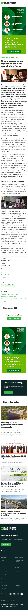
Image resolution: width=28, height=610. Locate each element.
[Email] (13, 285)
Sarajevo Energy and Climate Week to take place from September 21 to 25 (12, 484)
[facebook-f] (10, 594)
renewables (4, 301)
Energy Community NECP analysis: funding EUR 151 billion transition (13, 513)
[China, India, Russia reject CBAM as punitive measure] (14, 446)
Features (17, 571)
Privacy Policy (4, 600)
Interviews (3, 574)
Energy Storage (5, 564)
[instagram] (17, 594)
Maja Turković (22, 299)
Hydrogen (17, 564)
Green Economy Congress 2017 (9, 299)
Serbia (8, 270)
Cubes (14, 606)
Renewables (18, 554)
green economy (13, 296)
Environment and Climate (10, 57)
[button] (26, 3)
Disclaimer (3, 588)
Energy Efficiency (19, 557)
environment (4, 296)
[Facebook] (2, 285)
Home (2, 554)
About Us (17, 585)
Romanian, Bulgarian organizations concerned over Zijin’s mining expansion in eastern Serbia (12, 425)
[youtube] (21, 594)
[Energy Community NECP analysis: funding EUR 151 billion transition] (14, 502)
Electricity (3, 557)
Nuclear (3, 568)
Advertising (4, 585)
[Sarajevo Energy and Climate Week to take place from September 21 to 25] (14, 473)
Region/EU (3, 270)
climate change (15, 294)
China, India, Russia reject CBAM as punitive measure (13, 457)
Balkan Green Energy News (8, 275)
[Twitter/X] (6, 285)
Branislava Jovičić (5, 294)
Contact (17, 582)
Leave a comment (14, 318)
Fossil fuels (18, 568)
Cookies (13, 600)
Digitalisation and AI (6, 571)
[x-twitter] (14, 594)
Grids (2, 560)
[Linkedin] (9, 285)
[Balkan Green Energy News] (8, 3)
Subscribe (8, 392)
